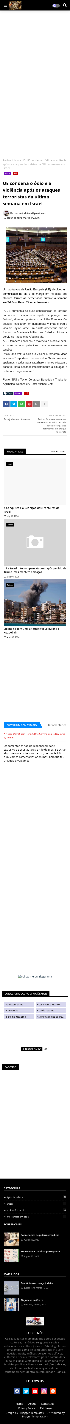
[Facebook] (6, 404)
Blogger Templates (32, 1413)
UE (23, 160)
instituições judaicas (36, 1210)
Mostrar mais (58, 451)
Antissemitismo (14, 1004)
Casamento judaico (49, 1004)
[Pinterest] (29, 404)
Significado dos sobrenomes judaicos (52, 1016)
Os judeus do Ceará (32, 1300)
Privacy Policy (26, 1408)
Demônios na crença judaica (37, 1283)
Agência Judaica (36, 1197)
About (32, 1403)
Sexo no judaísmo (16, 1016)
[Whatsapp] (21, 404)
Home (19, 1403)
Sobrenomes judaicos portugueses (40, 1251)
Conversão (12, 1010)
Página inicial (11, 160)
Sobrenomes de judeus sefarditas (40, 1235)
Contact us (47, 1403)
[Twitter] (13, 404)
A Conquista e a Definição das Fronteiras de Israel (31, 509)
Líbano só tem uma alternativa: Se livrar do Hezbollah (31, 630)
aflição (36, 1203)
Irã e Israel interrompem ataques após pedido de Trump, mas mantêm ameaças (35, 570)
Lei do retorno (46, 1010)
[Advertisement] (35, 49)
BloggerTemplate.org (35, 1416)
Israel (7, 173)
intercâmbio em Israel (36, 1216)
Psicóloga (46, 1408)
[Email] (36, 404)
